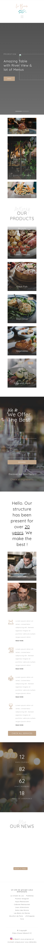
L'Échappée (29, 916)
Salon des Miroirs (22, 910)
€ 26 (30, 299)
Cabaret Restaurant (22, 904)
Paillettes (30, 896)
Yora (22, 919)
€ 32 (30, 266)
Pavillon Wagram (22, 899)
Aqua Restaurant (22, 901)
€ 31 (30, 363)
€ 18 (30, 331)
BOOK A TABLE (20, 869)
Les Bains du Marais (22, 913)
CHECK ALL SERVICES (22, 733)
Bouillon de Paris (16, 916)
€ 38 (30, 234)
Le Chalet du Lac (17, 896)
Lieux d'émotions (22, 907)
